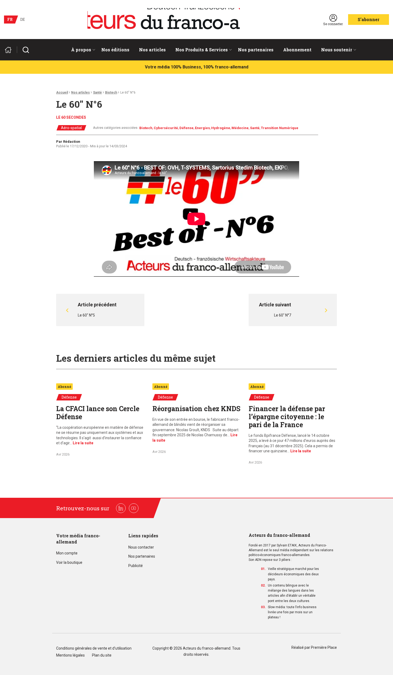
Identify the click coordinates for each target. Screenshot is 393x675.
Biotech (111, 92)
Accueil (62, 92)
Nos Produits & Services (201, 49)
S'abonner (368, 19)
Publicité (135, 566)
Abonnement (297, 49)
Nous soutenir (336, 49)
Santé (97, 92)
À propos (81, 49)
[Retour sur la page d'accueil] (10, 50)
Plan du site (101, 655)
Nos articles (152, 49)
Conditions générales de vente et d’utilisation (94, 648)
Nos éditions (115, 49)
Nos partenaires (255, 49)
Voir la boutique (69, 563)
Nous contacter (141, 547)
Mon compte (67, 553)
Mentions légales (70, 655)
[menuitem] (81, 49)
